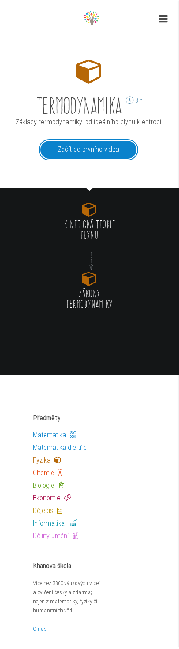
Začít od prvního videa (88, 149)
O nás (40, 629)
